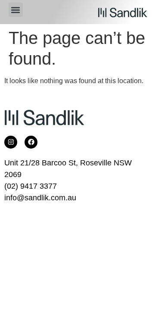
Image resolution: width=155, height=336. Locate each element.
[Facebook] (31, 142)
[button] (16, 10)
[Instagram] (10, 142)
